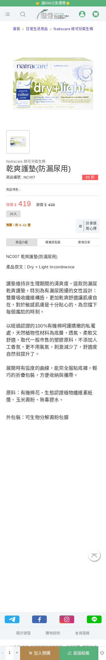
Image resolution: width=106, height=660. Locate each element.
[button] (7, 14)
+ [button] (17, 653)
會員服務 (82, 633)
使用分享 (84, 242)
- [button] (2, 653)
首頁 (16, 29)
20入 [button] (13, 214)
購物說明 (53, 633)
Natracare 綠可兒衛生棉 (73, 29)
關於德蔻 (23, 633)
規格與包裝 (53, 242)
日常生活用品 (37, 29)
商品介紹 (22, 242)
